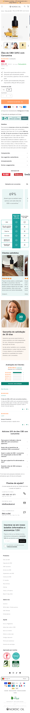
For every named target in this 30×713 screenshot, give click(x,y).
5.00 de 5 (19, 367)
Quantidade (4, 92)
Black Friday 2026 (8, 594)
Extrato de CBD (7, 570)
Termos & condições (12, 690)
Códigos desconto (7, 637)
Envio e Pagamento (8, 623)
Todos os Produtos (8, 590)
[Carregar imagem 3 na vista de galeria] (22, 45)
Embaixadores (6, 614)
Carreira (5, 603)
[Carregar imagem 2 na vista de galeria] (14, 45)
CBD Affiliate (6, 610)
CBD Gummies (7, 566)
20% (9, 89)
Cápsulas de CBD (7, 563)
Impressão (6, 690)
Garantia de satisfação (9, 644)
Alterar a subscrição (8, 634)
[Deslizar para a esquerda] (3, 27)
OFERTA (24, 118)
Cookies (15, 692)
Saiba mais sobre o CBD (9, 627)
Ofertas (5, 587)
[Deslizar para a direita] (26, 27)
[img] (4, 393)
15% (4, 89)
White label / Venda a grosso (10, 607)
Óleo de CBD (6, 559)
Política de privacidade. (12, 546)
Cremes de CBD (7, 577)
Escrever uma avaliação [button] (15, 383)
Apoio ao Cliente (7, 630)
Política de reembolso (8, 641)
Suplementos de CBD (8, 573)
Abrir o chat (6, 513)
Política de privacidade (21, 690)
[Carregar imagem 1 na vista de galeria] (7, 45)
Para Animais (6, 583)
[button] (2, 6)
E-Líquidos (6, 580)
